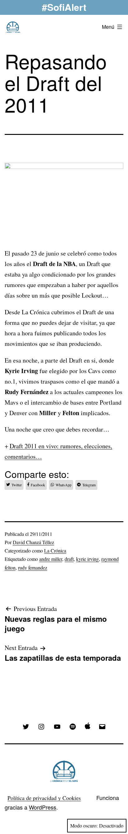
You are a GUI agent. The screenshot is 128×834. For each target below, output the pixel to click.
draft (69, 559)
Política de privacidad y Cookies (44, 798)
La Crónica (55, 550)
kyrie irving (87, 559)
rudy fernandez (32, 567)
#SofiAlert (64, 7)
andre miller (50, 559)
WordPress (42, 807)
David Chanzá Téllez (33, 542)
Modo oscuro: (84, 825)
